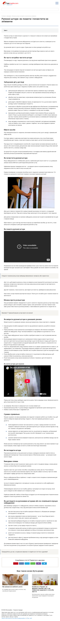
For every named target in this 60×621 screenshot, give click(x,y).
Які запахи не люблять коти (12, 587)
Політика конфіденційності (19, 618)
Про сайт (29, 618)
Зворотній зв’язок (6, 618)
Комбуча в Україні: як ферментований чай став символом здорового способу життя (43, 589)
